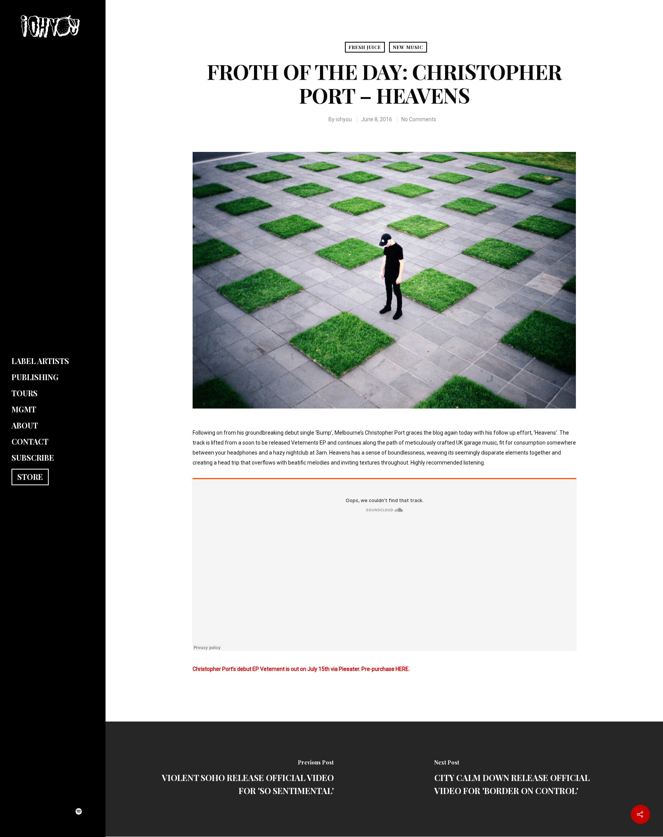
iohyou (344, 119)
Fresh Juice (365, 47)
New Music (408, 47)
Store (30, 476)
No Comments (418, 119)
